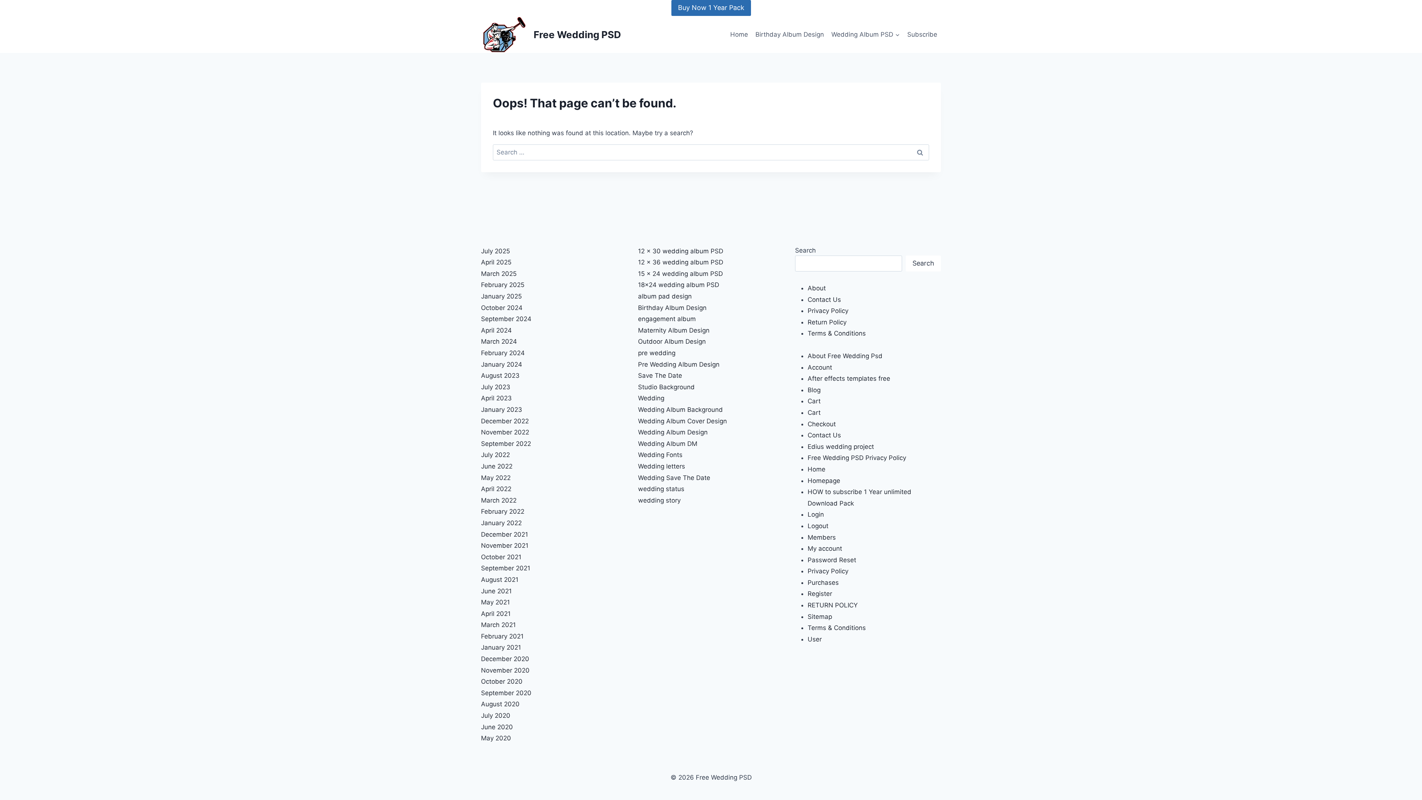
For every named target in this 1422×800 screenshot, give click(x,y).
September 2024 (506, 319)
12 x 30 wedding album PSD (680, 251)
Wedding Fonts (660, 455)
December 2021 (504, 534)
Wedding (651, 398)
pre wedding (656, 353)
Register (820, 593)
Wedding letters (661, 466)
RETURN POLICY (833, 605)
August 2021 (499, 579)
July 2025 (495, 251)
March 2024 (499, 341)
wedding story (659, 500)
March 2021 (498, 625)
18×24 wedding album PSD (678, 285)
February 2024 (503, 353)
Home (739, 34)
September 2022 (506, 443)
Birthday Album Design (789, 34)
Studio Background (666, 387)
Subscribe (922, 34)
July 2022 (495, 455)
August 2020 (500, 704)
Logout (818, 526)
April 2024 (496, 330)
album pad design (665, 296)
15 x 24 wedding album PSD (680, 273)
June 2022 (497, 466)
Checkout (822, 424)
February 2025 (502, 285)
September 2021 (505, 568)
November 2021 (504, 545)
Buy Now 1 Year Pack (711, 7)
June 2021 (496, 591)
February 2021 (502, 636)
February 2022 (502, 511)
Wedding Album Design (673, 432)
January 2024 (501, 364)
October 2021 (501, 557)
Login (816, 514)
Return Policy (827, 322)
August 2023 (500, 375)
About (817, 288)
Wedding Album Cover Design (682, 421)
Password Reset (832, 560)
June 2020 (497, 727)
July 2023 (495, 387)
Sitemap (820, 616)
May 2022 (496, 477)
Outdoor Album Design (672, 341)
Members (822, 537)
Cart (814, 401)
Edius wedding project (841, 446)
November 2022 (505, 432)
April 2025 (496, 262)
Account (820, 367)
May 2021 (495, 602)
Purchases (823, 582)
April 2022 (496, 489)
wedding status (661, 489)
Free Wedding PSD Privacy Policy (857, 457)
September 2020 (506, 693)
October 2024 (502, 307)
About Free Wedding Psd (845, 356)
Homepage (824, 480)
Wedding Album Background (680, 409)
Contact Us (824, 299)
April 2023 (496, 398)
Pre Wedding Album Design (679, 364)
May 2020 (496, 738)
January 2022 (501, 523)
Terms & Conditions (837, 333)
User (815, 639)
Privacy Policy (828, 310)
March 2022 (499, 500)
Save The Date (660, 375)
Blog (814, 390)
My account (825, 548)
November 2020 (505, 670)
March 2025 (499, 273)
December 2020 (505, 659)
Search (805, 250)
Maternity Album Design (674, 330)
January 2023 (501, 409)
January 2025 (501, 296)
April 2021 (496, 613)
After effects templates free (849, 378)
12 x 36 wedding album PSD (680, 262)
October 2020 (502, 681)
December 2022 (505, 421)
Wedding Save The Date (674, 477)
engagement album (667, 319)
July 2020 (495, 715)
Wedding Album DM (667, 443)
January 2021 (501, 647)
